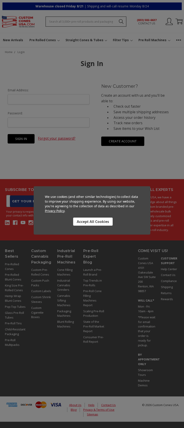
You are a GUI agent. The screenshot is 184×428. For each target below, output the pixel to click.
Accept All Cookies (93, 221)
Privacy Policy (54, 211)
